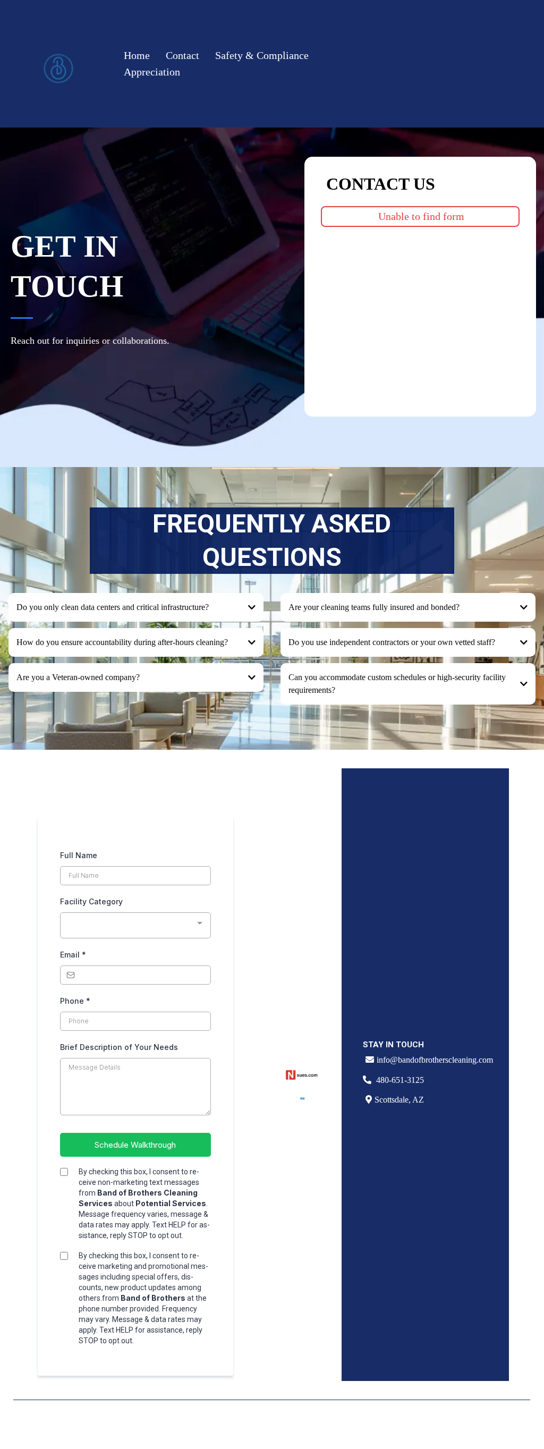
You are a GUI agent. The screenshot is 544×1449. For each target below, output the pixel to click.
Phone (75, 1000)
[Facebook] (442, 1424)
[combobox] (135, 925)
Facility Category (91, 901)
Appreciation (152, 72)
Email (73, 954)
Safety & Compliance (262, 55)
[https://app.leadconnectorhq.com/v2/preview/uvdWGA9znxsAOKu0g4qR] (58, 64)
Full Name (78, 855)
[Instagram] (470, 1424)
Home (137, 55)
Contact (182, 55)
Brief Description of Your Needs (119, 1047)
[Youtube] (498, 1424)
